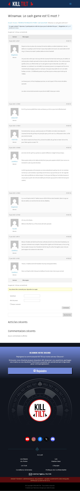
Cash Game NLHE (42, 23)
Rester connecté (16, 304)
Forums (15, 23)
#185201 (68, 258)
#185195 (68, 215)
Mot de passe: (14, 300)
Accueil (10, 23)
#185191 (68, 147)
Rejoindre (41, 371)
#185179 (68, 41)
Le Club (24, 465)
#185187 (68, 126)
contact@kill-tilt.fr (41, 474)
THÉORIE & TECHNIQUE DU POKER (27, 23)
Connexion (66, 308)
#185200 (68, 236)
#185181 (68, 104)
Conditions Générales (24, 470)
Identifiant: (13, 296)
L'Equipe (56, 465)
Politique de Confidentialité (56, 470)
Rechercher (67, 315)
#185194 (68, 193)
